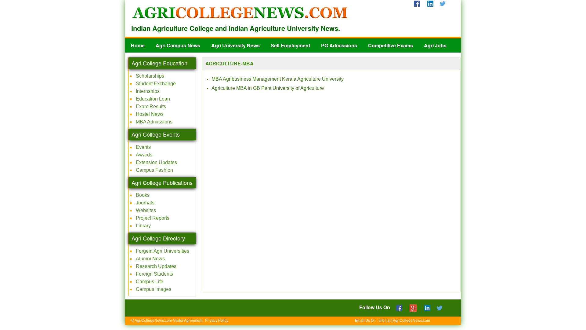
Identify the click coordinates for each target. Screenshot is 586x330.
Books (143, 195)
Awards (144, 154)
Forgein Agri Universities (162, 251)
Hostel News (150, 114)
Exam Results (151, 106)
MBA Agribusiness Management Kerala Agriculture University (278, 79)
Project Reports (152, 218)
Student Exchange (156, 83)
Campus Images (153, 289)
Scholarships (150, 76)
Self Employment (290, 45)
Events (143, 147)
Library (143, 225)
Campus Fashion (154, 170)
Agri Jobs (435, 45)
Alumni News (150, 258)
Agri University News (235, 45)
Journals (145, 202)
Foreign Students (154, 274)
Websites (146, 210)
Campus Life (149, 281)
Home (138, 45)
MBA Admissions (154, 121)
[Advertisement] (331, 274)
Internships (148, 91)
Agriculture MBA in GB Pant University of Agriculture (268, 88)
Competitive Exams (390, 45)
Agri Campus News (178, 45)
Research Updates (156, 266)
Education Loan (153, 98)
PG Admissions (339, 45)
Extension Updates (156, 162)
